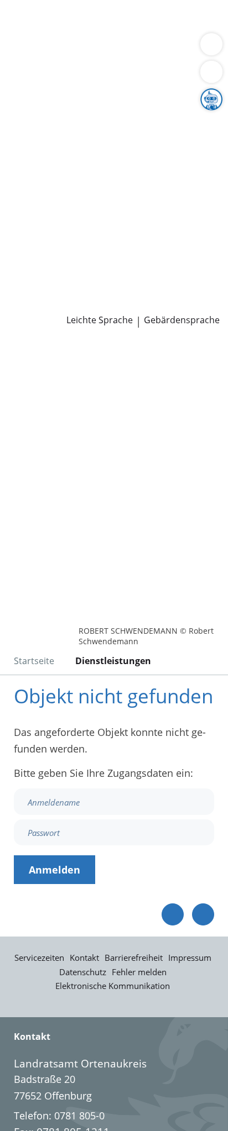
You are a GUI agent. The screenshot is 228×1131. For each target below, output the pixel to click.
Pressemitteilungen (53, 304)
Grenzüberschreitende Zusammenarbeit (101, 176)
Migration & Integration (99, 35)
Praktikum (73, 261)
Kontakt (84, 957)
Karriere (18, 233)
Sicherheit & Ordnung (58, 49)
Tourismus (33, 148)
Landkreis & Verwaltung (55, 92)
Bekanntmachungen (107, 148)
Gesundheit (189, 49)
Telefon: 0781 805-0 (59, 1115)
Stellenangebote (46, 247)
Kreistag (19, 190)
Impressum (189, 957)
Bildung (185, 120)
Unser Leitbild (40, 275)
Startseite (34, 661)
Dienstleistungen (39, 7)
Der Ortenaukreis (48, 106)
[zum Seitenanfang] (203, 914)
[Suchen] (211, 72)
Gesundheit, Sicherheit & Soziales (86, 120)
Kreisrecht (170, 204)
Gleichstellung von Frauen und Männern (101, 162)
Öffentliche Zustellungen (158, 304)
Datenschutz (82, 971)
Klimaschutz (185, 134)
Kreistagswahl (40, 218)
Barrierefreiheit (134, 957)
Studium (28, 261)
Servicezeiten (39, 957)
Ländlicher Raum (114, 134)
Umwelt (26, 63)
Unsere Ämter (32, 78)
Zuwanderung (40, 134)
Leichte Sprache (99, 320)
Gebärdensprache (182, 320)
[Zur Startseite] (38, 357)
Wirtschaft (135, 49)
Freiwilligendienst (141, 261)
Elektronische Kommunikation (112, 985)
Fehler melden (139, 971)
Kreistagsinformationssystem (76, 204)
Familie (25, 35)
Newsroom (25, 289)
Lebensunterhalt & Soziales (104, 21)
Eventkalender (119, 247)
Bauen (23, 21)
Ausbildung (181, 247)
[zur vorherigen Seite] (173, 914)
